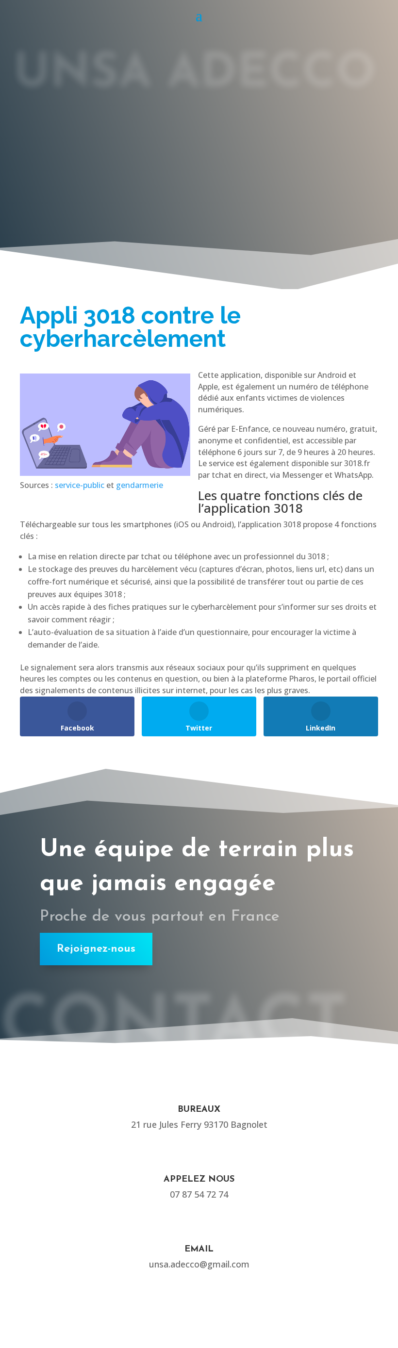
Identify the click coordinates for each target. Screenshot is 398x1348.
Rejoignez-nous (96, 949)
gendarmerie (139, 485)
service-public (79, 485)
